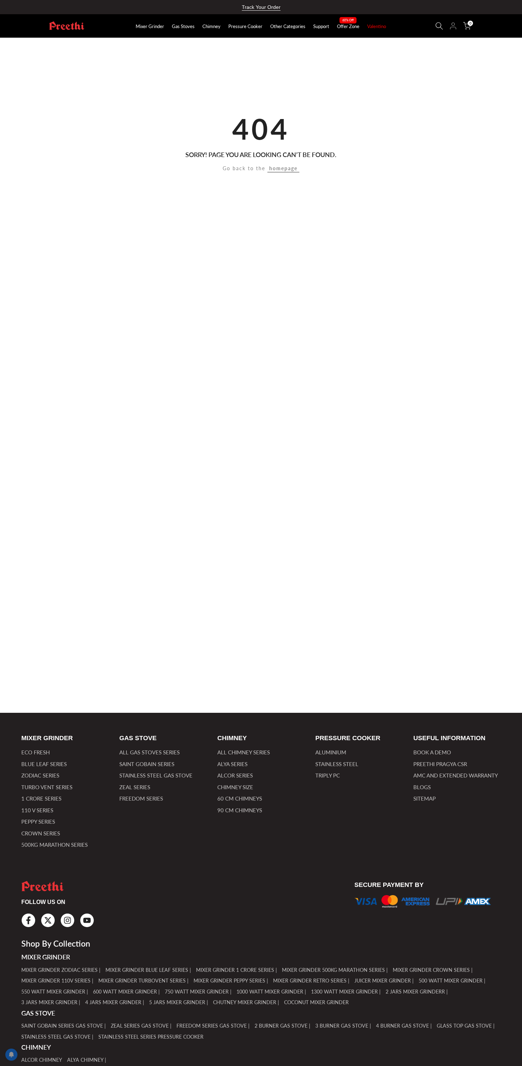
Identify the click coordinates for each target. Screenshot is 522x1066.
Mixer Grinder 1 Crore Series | (236, 970)
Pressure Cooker (245, 26)
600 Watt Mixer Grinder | (126, 992)
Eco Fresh (35, 752)
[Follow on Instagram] (67, 920)
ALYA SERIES (232, 764)
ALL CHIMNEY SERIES (243, 752)
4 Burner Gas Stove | (404, 1026)
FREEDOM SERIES (141, 798)
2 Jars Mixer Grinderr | (417, 992)
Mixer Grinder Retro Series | (311, 981)
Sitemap (424, 798)
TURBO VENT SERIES (46, 787)
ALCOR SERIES (235, 775)
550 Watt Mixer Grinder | (54, 992)
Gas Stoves (183, 26)
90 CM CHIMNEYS (239, 810)
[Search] (439, 26)
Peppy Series (38, 821)
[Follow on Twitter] (48, 920)
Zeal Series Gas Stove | (141, 1026)
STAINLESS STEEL (336, 764)
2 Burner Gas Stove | (282, 1026)
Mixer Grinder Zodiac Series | (60, 970)
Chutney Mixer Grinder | (246, 1002)
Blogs (422, 787)
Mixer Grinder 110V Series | (57, 981)
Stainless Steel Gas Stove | (57, 1037)
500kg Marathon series (54, 844)
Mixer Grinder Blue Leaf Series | (148, 970)
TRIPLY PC (327, 775)
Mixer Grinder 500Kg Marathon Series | (335, 970)
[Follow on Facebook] (28, 920)
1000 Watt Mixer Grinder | (271, 992)
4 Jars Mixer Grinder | (114, 1002)
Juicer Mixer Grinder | (384, 981)
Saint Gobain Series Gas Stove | (63, 1026)
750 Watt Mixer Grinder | (198, 992)
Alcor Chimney (41, 1060)
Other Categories (287, 26)
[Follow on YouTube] (87, 920)
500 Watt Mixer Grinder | (452, 981)
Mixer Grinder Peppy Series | (231, 981)
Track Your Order (260, 7)
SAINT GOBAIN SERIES (146, 764)
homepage (283, 168)
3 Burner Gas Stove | (343, 1026)
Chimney (211, 26)
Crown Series (40, 833)
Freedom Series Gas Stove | (213, 1026)
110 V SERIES (37, 810)
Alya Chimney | (86, 1060)
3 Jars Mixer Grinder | (50, 1002)
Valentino (376, 26)
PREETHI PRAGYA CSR (440, 764)
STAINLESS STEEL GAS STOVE (155, 775)
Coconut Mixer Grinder (316, 1002)
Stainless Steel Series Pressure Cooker (150, 1037)
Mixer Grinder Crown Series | (433, 970)
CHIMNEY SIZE (235, 787)
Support (321, 26)
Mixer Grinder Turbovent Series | (143, 981)
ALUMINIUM (330, 752)
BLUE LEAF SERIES (44, 764)
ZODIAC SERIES (40, 775)
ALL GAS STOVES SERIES (149, 752)
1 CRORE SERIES (41, 798)
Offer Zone (348, 26)
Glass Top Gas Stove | (466, 1026)
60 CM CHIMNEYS (239, 798)
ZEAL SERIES (134, 787)
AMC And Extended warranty (455, 775)
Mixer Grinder (150, 26)
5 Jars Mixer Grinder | (178, 1002)
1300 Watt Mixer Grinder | (346, 992)
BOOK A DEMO (432, 752)
